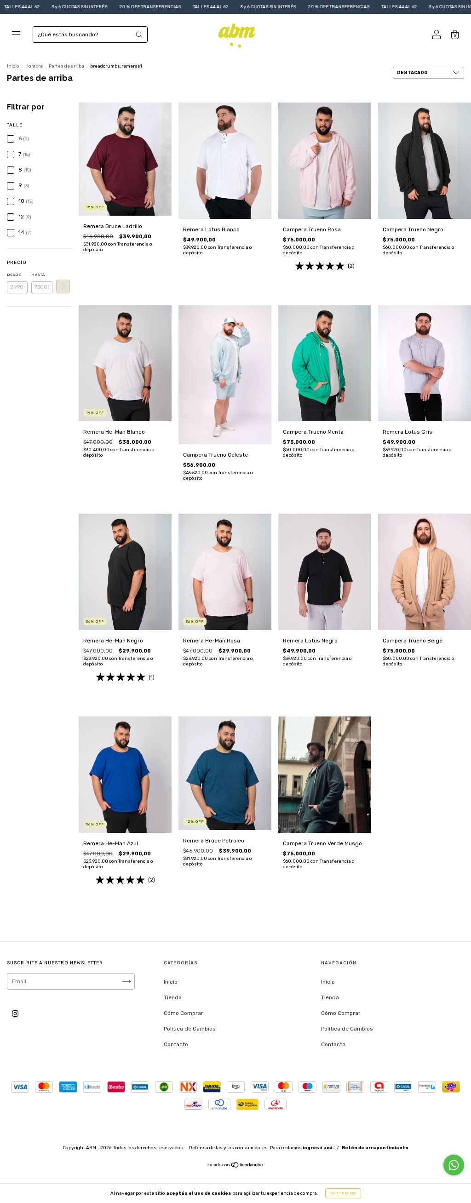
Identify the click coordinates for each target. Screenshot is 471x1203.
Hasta (38, 275)
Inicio (13, 66)
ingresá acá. (318, 1148)
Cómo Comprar (183, 1013)
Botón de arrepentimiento (375, 1148)
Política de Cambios (190, 1028)
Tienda (173, 997)
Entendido (343, 1193)
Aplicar (63, 286)
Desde (14, 275)
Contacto (176, 1044)
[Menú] (16, 36)
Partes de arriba (66, 66)
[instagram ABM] (15, 1013)
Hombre (34, 66)
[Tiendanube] (235, 1166)
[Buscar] (139, 34)
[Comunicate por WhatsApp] (453, 1165)
